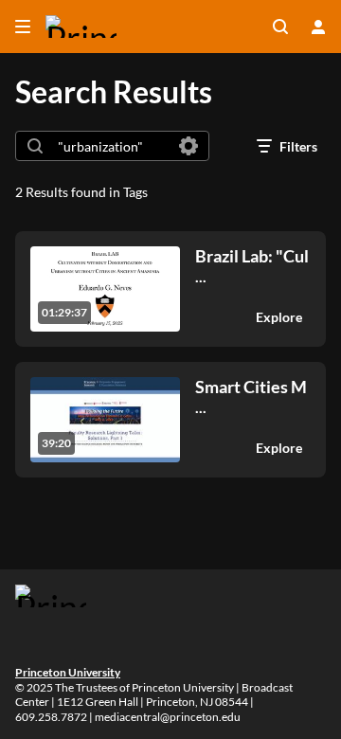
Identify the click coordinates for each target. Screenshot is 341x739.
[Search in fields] (188, 146)
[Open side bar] (23, 26)
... (252, 265)
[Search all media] (280, 26)
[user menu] (318, 26)
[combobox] (111, 145)
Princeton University (67, 672)
